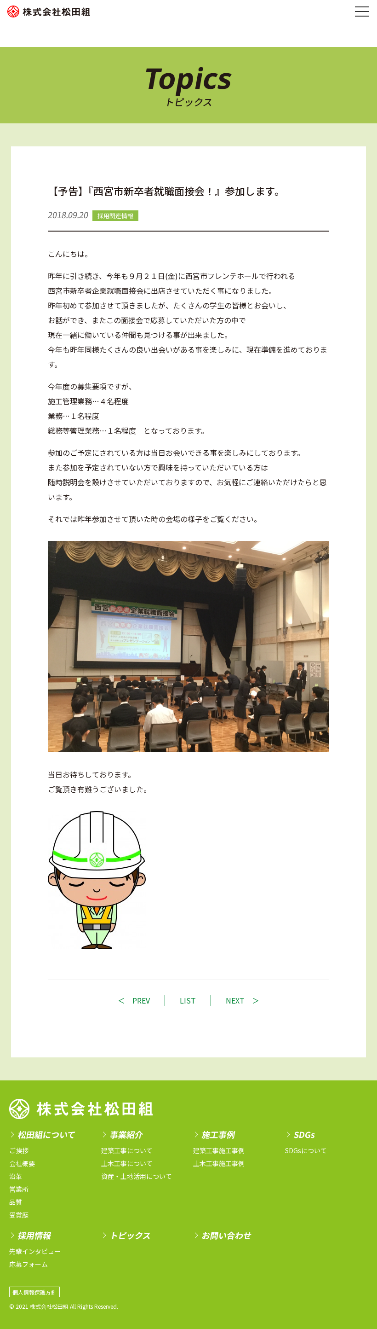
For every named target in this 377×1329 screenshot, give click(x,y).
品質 (15, 1202)
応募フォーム (28, 1264)
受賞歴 (19, 1214)
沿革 (15, 1176)
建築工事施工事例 (219, 1150)
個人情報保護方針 (34, 1292)
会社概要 (22, 1163)
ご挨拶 (19, 1150)
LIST (188, 1000)
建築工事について (127, 1150)
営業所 (19, 1189)
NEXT (235, 1000)
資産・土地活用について (136, 1176)
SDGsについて (306, 1150)
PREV (141, 1000)
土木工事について (127, 1163)
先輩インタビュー (35, 1251)
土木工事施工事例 (219, 1163)
